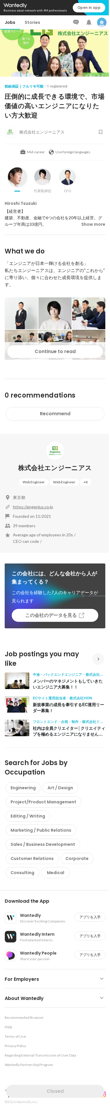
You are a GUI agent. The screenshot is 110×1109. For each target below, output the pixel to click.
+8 (86, 482)
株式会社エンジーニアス (55, 467)
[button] (57, 901)
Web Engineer (34, 482)
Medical (55, 873)
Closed (55, 1091)
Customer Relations (32, 858)
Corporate (77, 858)
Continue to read (55, 351)
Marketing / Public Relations (41, 830)
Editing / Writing (28, 816)
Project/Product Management (43, 802)
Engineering (23, 788)
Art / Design (60, 788)
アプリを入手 (90, 917)
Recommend (55, 413)
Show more (93, 224)
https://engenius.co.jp (33, 506)
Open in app (89, 7)
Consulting (22, 873)
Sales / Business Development (43, 844)
